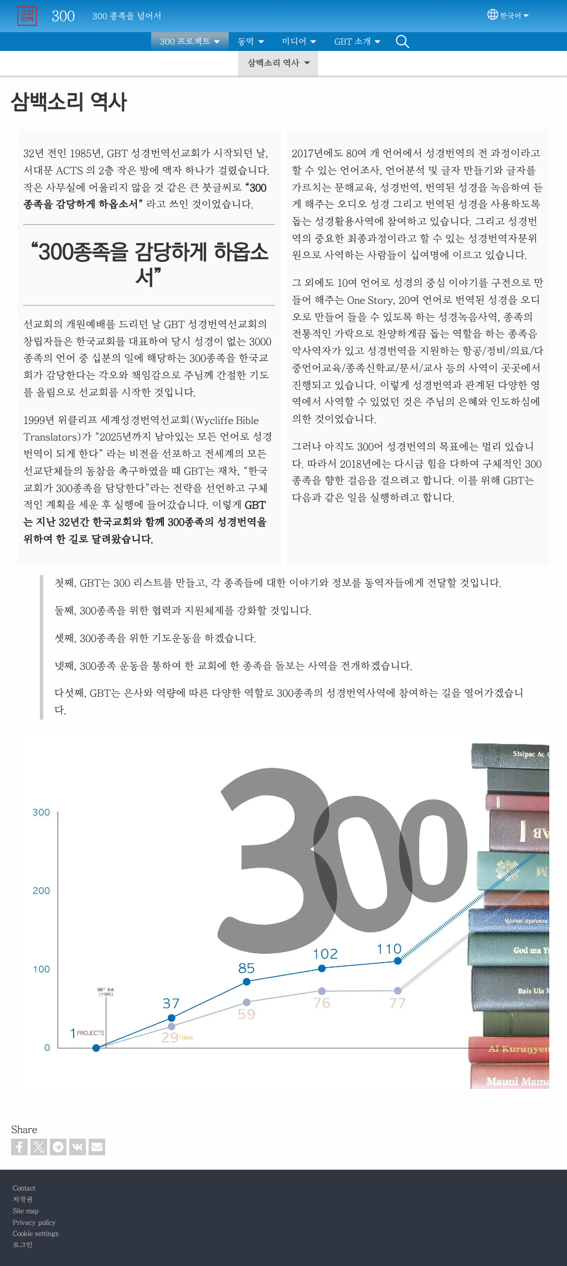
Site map (26, 1211)
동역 (246, 41)
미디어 (294, 41)
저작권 (23, 1199)
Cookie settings (36, 1233)
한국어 (511, 16)
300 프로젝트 (185, 41)
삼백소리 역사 (274, 63)
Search (402, 41)
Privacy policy (34, 1222)
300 (63, 15)
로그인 (23, 1245)
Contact (24, 1188)
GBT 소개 (352, 41)
